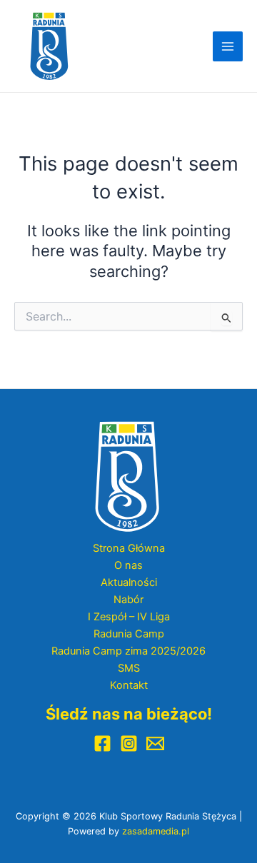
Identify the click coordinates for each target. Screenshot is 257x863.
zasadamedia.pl (155, 831)
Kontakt (129, 685)
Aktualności (129, 582)
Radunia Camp (129, 633)
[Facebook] (102, 743)
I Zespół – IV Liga (129, 616)
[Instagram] (129, 743)
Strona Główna (129, 548)
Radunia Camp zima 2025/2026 (128, 651)
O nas (128, 565)
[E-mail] (155, 743)
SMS (129, 668)
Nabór (128, 599)
